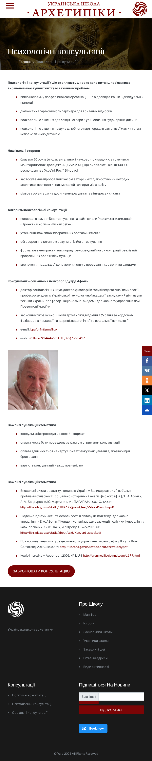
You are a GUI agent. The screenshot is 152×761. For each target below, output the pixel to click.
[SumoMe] (147, 410)
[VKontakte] (147, 371)
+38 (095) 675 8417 (71, 338)
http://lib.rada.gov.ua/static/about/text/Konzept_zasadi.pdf (60, 532)
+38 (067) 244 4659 (42, 338)
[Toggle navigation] (10, 9)
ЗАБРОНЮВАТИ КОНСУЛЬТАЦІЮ (41, 571)
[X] (147, 390)
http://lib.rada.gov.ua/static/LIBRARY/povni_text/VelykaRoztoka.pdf (67, 507)
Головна (25, 61)
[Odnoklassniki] (147, 380)
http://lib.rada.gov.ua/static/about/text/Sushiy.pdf (94, 547)
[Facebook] (147, 361)
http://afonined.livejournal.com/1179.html (111, 555)
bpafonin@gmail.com (44, 329)
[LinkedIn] (147, 400)
